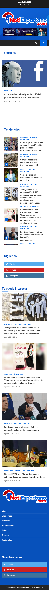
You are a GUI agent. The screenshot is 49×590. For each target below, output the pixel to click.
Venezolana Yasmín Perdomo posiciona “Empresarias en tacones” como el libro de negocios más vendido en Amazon (11, 215)
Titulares (34, 137)
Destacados (8, 471)
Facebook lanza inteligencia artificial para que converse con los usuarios (24, 73)
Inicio (4, 511)
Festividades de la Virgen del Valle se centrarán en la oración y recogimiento (11, 233)
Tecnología (8, 91)
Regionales (24, 184)
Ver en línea (43, 43)
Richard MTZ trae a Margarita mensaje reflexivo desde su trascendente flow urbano (24, 453)
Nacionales (24, 137)
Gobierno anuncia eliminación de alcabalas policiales (11, 175)
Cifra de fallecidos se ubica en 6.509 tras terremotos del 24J (11, 160)
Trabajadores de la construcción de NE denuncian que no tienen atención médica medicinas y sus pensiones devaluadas (11, 194)
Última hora (24, 139)
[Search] (36, 43)
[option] (24, 144)
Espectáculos (20, 471)
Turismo (5, 535)
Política (23, 169)
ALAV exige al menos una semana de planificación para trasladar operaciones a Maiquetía (11, 144)
